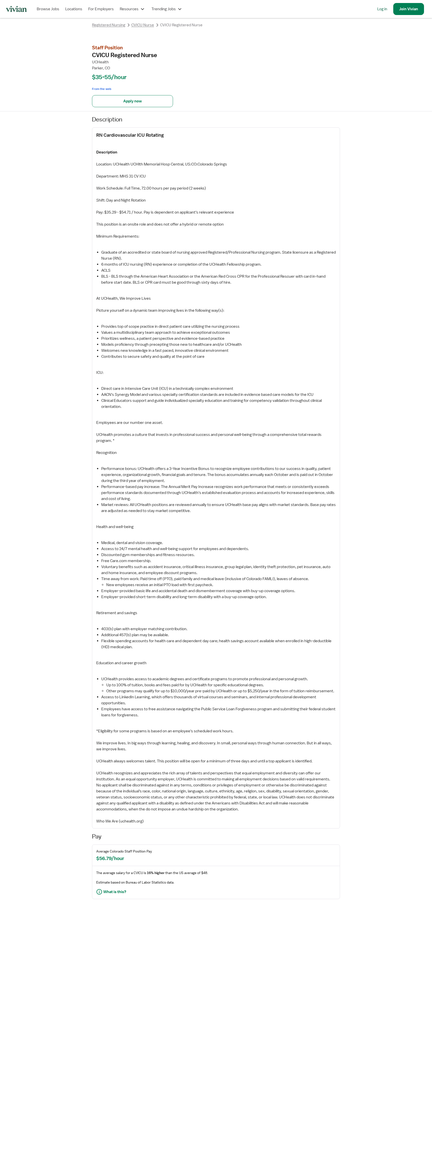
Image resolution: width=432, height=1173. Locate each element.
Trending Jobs (164, 9)
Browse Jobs (48, 9)
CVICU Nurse (142, 25)
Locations (73, 9)
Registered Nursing (108, 25)
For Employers (101, 9)
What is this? (114, 891)
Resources (129, 9)
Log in (382, 9)
